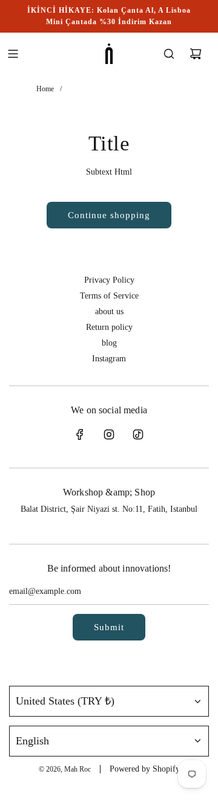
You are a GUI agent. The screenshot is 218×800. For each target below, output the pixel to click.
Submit (109, 627)
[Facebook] (80, 434)
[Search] (169, 53)
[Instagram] (109, 434)
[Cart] (195, 53)
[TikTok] (138, 434)
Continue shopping (109, 215)
